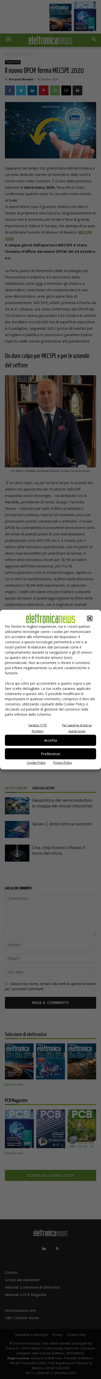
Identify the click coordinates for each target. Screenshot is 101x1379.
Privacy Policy (62, 763)
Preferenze (50, 753)
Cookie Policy (36, 763)
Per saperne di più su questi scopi (77, 728)
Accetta (50, 740)
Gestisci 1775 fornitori (37, 728)
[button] (89, 618)
